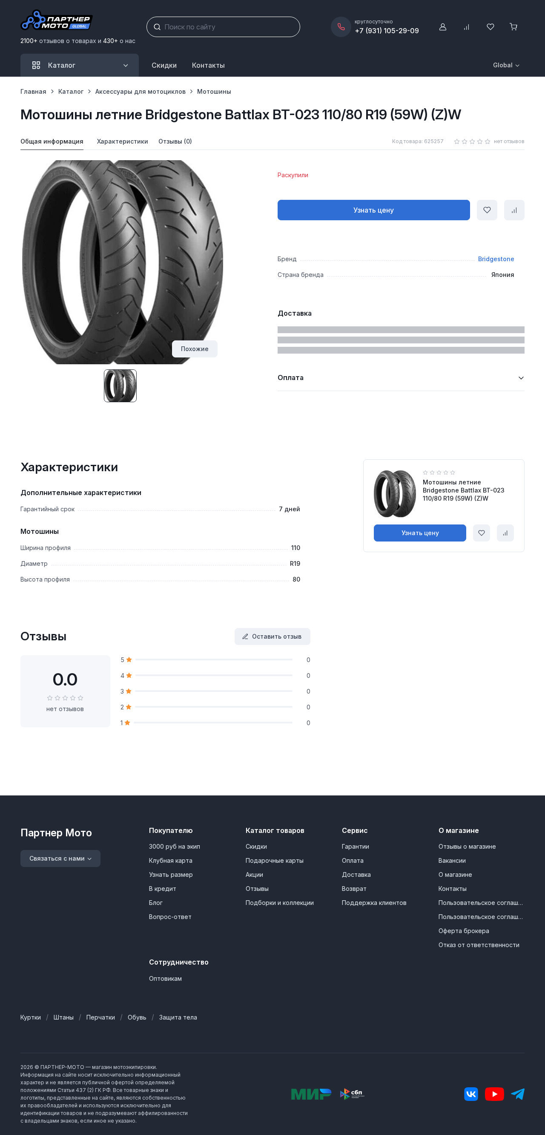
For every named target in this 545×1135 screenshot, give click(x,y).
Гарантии (355, 846)
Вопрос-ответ (170, 916)
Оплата (353, 860)
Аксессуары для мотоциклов (140, 91)
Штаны (64, 1017)
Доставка (356, 874)
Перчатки (100, 1017)
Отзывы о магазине (467, 846)
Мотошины (214, 91)
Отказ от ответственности (479, 944)
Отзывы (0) (175, 141)
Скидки (164, 65)
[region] (272, 91)
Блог (156, 902)
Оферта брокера (464, 930)
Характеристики (122, 141)
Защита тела (178, 1017)
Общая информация (51, 141)
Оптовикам (165, 978)
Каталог (70, 91)
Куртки (30, 1017)
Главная (33, 91)
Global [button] (503, 65)
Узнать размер (171, 874)
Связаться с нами (57, 858)
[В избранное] (487, 210)
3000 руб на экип (174, 846)
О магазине (455, 874)
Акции (254, 874)
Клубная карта (170, 860)
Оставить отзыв (276, 636)
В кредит (162, 888)
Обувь (137, 1017)
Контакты (453, 888)
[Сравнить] (514, 210)
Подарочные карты (275, 860)
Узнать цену (373, 210)
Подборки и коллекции (280, 902)
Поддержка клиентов (374, 902)
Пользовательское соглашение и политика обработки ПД (482, 902)
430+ (110, 40)
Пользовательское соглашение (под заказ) (482, 916)
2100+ (28, 40)
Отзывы (257, 888)
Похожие (195, 348)
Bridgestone (496, 258)
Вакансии (452, 860)
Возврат (354, 888)
